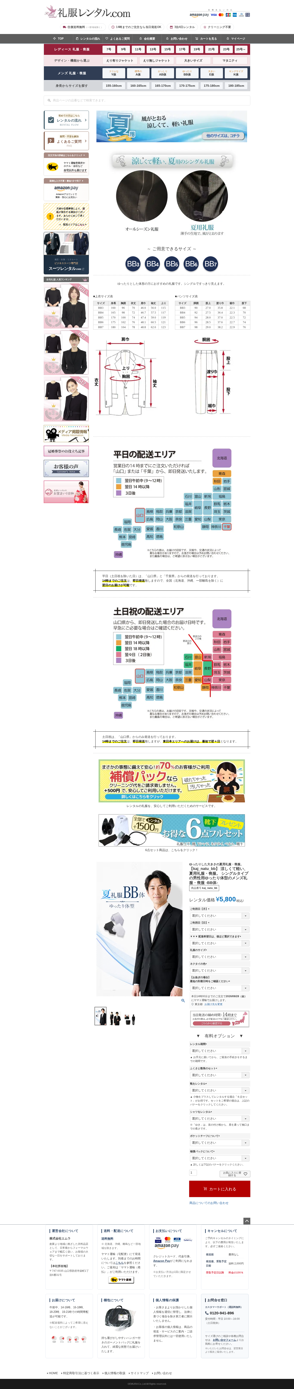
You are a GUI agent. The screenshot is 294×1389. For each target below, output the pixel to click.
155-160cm (114, 85)
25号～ (241, 49)
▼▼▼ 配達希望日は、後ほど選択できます (216, 936)
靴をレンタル (199, 1083)
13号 (153, 49)
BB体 (187, 73)
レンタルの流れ (90, 38)
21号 (211, 49)
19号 (197, 49)
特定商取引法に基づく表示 (81, 1373)
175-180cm (212, 85)
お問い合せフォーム (224, 1339)
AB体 (162, 73)
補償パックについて (203, 1151)
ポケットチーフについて (205, 1135)
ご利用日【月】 (200, 908)
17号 (182, 49)
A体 (138, 73)
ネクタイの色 (199, 963)
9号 (123, 49)
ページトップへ (246, 1221)
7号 (109, 49)
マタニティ (230, 60)
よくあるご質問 (120, 38)
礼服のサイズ (199, 950)
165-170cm (163, 85)
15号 (167, 49)
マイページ (238, 38)
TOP (61, 38)
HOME (53, 1373)
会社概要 (149, 38)
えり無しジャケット (156, 60)
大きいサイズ (193, 60)
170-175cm (187, 85)
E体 (211, 73)
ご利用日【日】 (200, 922)
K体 (236, 73)
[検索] (49, 100)
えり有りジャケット (119, 60)
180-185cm (236, 85)
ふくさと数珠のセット (204, 1068)
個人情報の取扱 (114, 1373)
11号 (138, 49)
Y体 (114, 73)
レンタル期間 (199, 1044)
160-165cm (138, 85)
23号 (226, 49)
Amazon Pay (161, 1260)
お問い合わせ (179, 38)
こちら (119, 1262)
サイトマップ (140, 1373)
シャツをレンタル (201, 1111)
